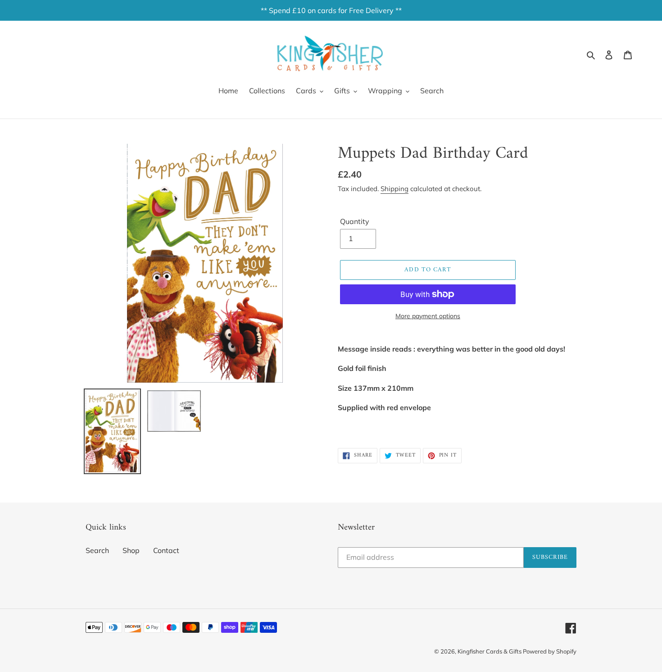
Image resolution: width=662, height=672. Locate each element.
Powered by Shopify (549, 651)
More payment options (427, 316)
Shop (131, 550)
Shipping (394, 188)
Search (97, 550)
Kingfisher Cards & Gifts (490, 651)
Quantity (354, 221)
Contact (166, 550)
